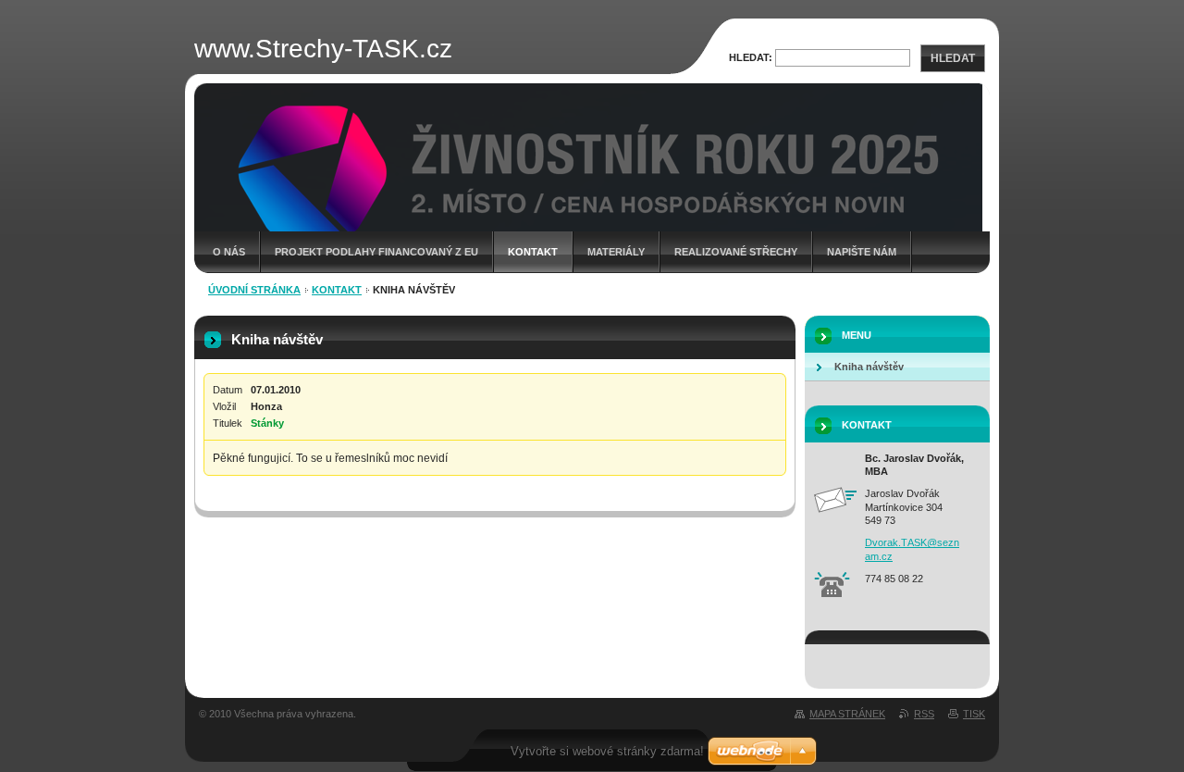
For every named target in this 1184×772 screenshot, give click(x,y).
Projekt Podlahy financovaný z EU (376, 251)
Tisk (974, 713)
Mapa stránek (847, 713)
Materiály (616, 251)
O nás (229, 251)
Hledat (953, 58)
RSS (924, 713)
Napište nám (861, 251)
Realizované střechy (735, 251)
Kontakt (533, 251)
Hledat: (750, 57)
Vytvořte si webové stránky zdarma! (607, 751)
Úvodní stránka (254, 289)
